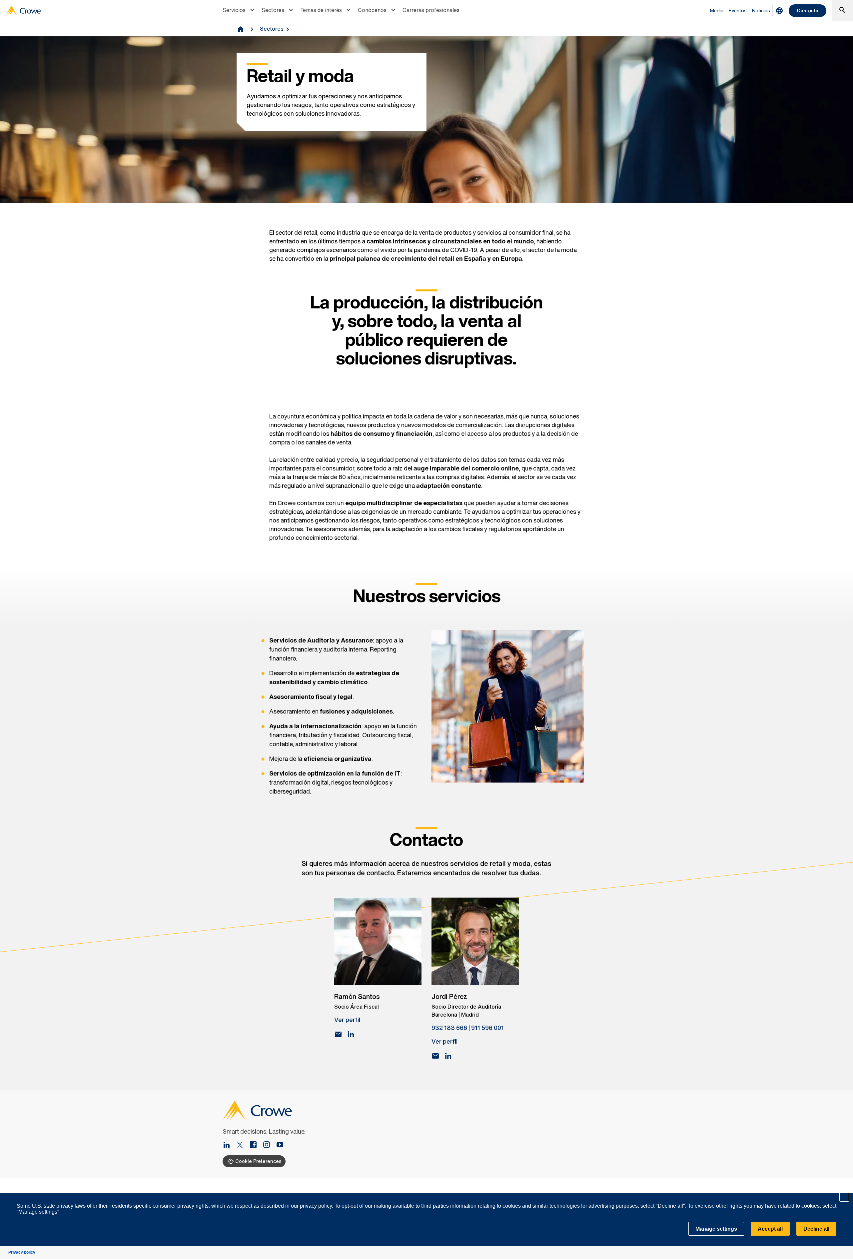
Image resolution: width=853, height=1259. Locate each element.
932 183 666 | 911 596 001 (467, 1027)
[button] (844, 1196)
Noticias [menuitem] (761, 10)
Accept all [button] (770, 1229)
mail (338, 1034)
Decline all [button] (816, 1229)
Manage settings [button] (716, 1229)
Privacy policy (21, 1252)
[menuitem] (239, 10)
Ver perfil (347, 1019)
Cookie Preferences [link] (258, 1161)
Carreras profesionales (431, 10)
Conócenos (372, 10)
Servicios (234, 10)
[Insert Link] (229, 1145)
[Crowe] (23, 11)
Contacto (807, 10)
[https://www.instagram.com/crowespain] (269, 1145)
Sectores (273, 10)
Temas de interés (321, 10)
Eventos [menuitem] (738, 10)
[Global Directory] (779, 10)
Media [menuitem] (716, 10)
